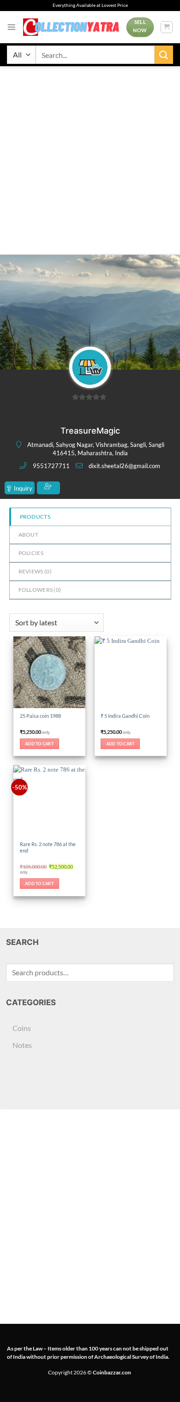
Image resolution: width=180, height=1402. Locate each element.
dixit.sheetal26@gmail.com (124, 465)
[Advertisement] (90, 160)
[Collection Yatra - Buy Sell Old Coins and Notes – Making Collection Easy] (71, 27)
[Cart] (167, 27)
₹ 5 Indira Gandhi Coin (125, 716)
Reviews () (35, 571)
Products (35, 516)
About (28, 534)
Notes (22, 1045)
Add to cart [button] (39, 743)
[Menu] (11, 27)
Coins (21, 1028)
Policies (30, 552)
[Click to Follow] (48, 487)
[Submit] (164, 54)
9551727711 (51, 465)
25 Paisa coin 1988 (40, 716)
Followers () (39, 589)
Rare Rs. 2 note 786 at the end (48, 847)
